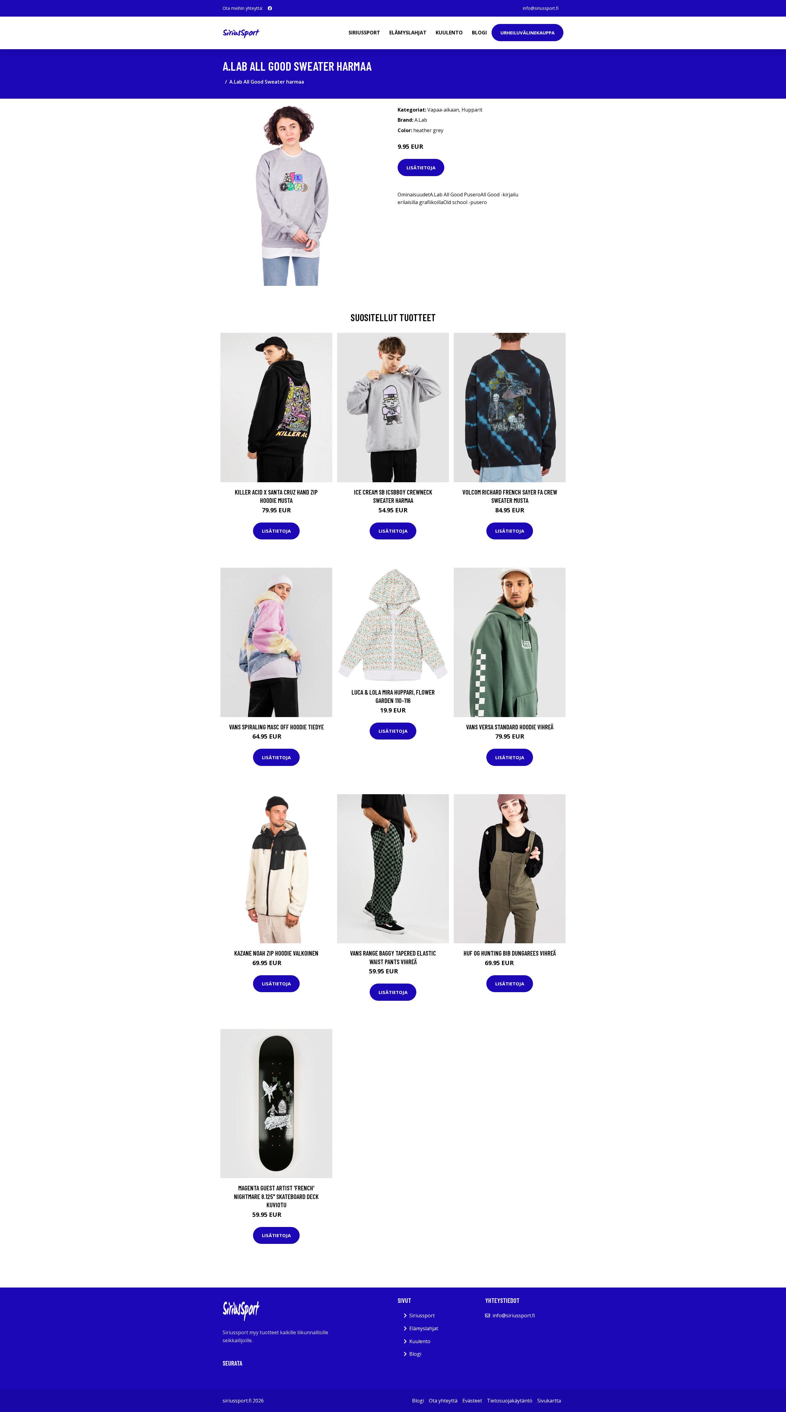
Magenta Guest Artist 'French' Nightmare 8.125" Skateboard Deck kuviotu (276, 1196)
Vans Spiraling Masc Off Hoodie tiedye (276, 727)
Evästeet (472, 1400)
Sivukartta (549, 1400)
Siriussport (364, 32)
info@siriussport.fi (540, 8)
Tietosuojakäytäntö (509, 1400)
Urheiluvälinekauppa (527, 33)
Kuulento (449, 32)
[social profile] (269, 8)
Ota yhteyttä (443, 1400)
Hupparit (471, 109)
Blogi (479, 32)
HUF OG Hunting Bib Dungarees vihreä (510, 953)
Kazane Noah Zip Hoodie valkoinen (276, 953)
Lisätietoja (421, 167)
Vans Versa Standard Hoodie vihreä (510, 727)
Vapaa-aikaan (443, 109)
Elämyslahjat (407, 32)
